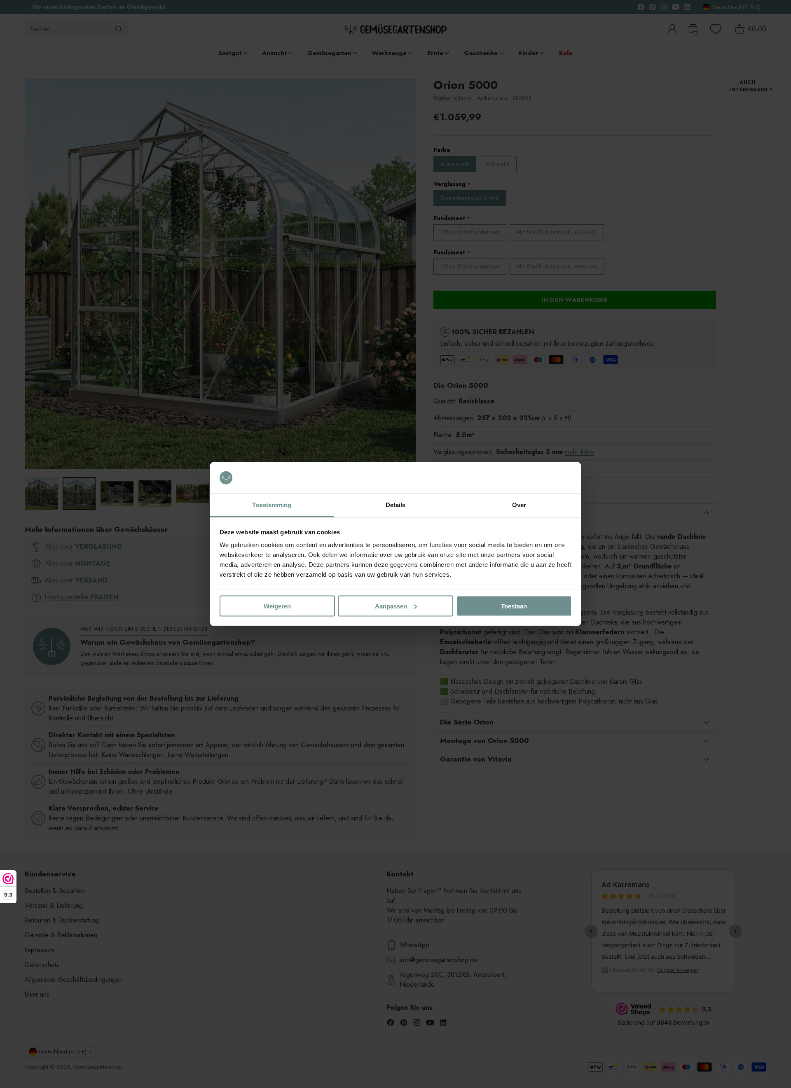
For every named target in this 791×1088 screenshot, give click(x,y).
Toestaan (514, 605)
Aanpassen (391, 605)
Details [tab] (396, 504)
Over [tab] (519, 504)
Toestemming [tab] (271, 504)
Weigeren (277, 605)
